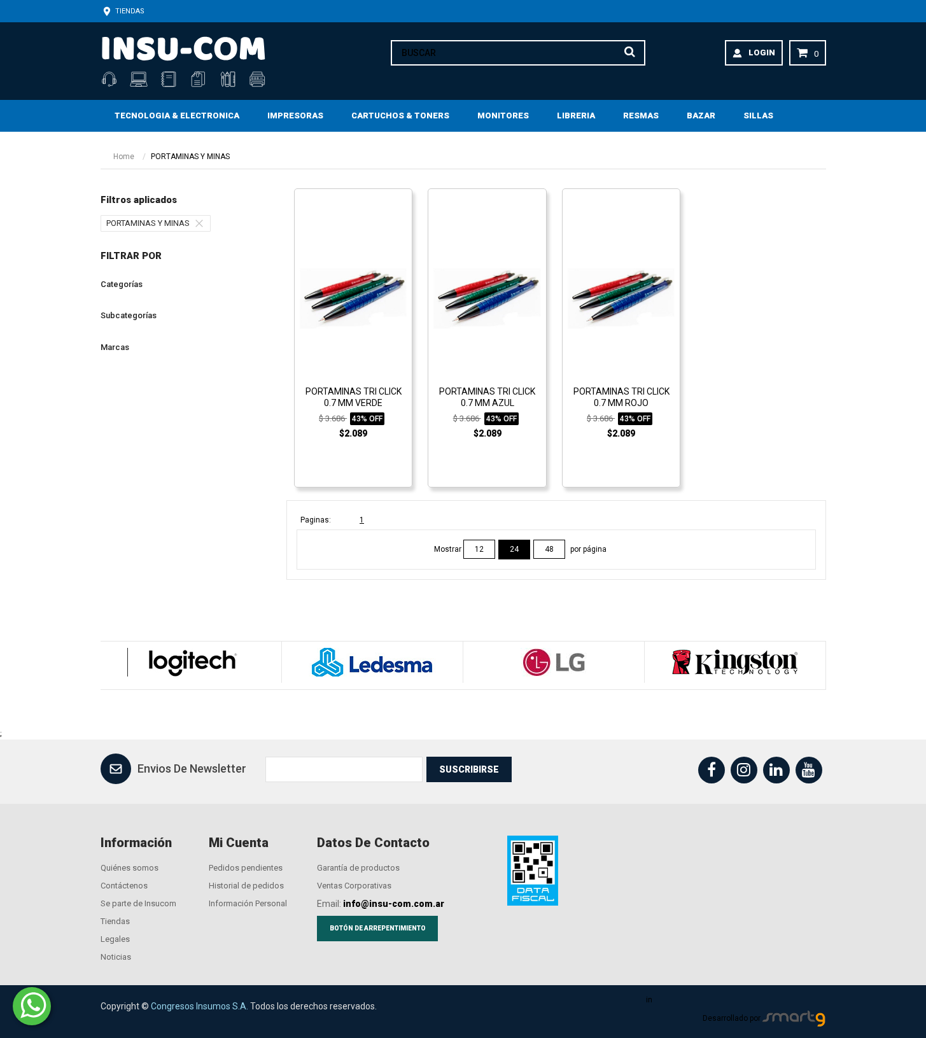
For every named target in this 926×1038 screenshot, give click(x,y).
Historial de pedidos (246, 885)
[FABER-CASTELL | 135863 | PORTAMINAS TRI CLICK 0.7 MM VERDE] (353, 297)
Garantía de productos (358, 868)
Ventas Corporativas (354, 885)
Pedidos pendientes (246, 868)
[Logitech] (190, 662)
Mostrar (448, 549)
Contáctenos (124, 885)
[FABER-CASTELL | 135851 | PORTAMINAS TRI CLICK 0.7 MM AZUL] (486, 297)
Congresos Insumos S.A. (199, 1006)
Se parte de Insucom (138, 903)
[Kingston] (734, 662)
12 (479, 549)
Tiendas (128, 11)
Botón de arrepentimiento (378, 928)
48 (549, 549)
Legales (115, 939)
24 (514, 549)
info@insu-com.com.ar (393, 904)
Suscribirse (469, 769)
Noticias (116, 957)
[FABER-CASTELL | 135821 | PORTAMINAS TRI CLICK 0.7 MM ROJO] (621, 297)
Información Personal (248, 903)
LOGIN (761, 52)
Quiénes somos (129, 868)
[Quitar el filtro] (202, 223)
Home (123, 156)
